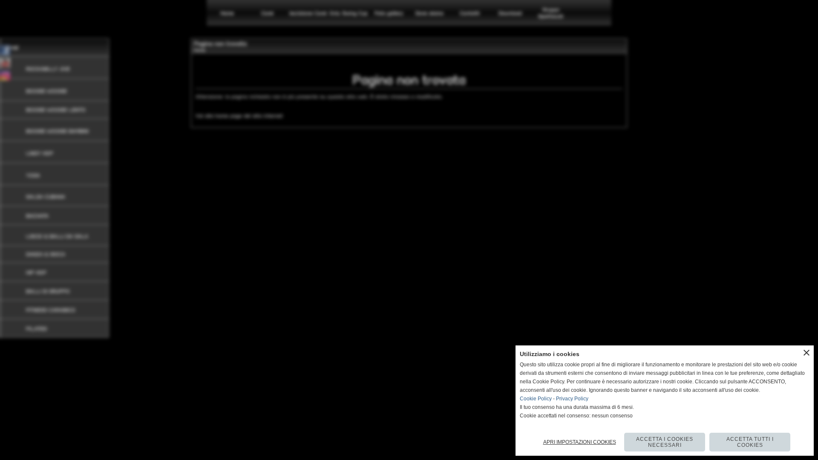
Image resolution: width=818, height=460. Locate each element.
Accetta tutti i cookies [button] (750, 442)
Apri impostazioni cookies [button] (579, 442)
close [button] (806, 353)
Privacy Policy (572, 399)
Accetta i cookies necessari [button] (664, 442)
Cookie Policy (536, 399)
